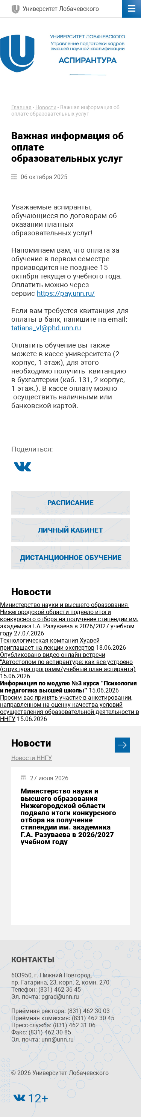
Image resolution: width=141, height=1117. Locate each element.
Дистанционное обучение (70, 557)
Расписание (70, 502)
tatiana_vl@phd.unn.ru (46, 328)
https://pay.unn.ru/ (66, 293)
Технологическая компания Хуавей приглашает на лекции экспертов (50, 644)
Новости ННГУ (31, 758)
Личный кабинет (70, 530)
